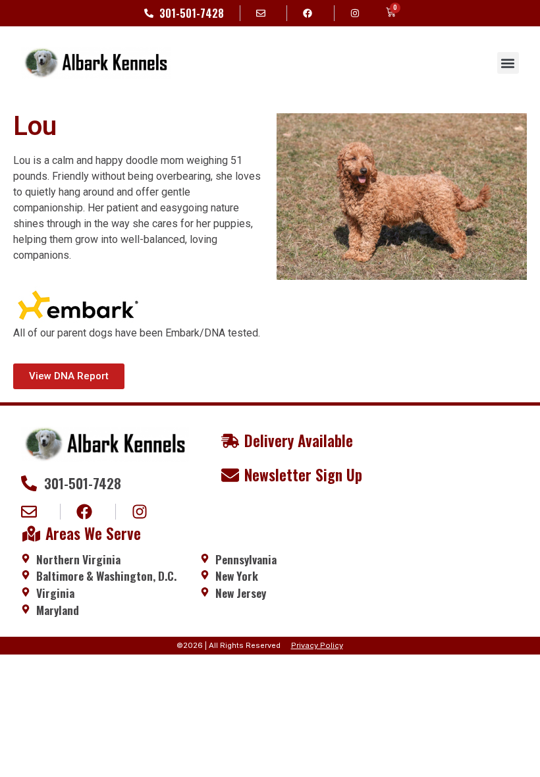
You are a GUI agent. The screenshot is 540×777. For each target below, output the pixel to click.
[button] (508, 63)
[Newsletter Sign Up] (230, 475)
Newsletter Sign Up (303, 475)
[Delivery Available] (230, 441)
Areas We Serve (93, 533)
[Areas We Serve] (31, 534)
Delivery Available (298, 440)
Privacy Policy (317, 645)
